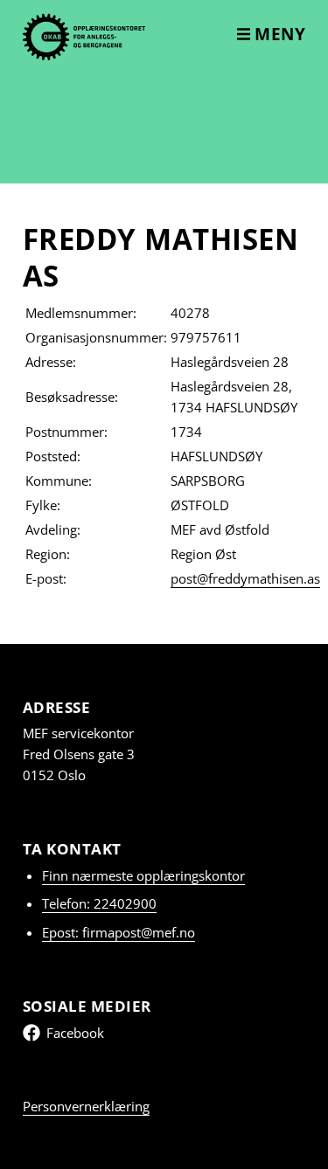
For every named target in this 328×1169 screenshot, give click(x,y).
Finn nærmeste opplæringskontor (143, 875)
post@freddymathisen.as (245, 578)
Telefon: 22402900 (99, 903)
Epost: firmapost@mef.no (118, 932)
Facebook (75, 1032)
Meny (278, 34)
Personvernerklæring (86, 1106)
